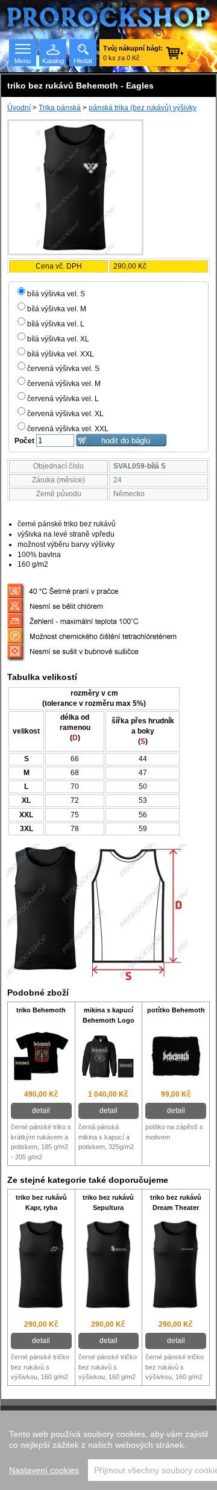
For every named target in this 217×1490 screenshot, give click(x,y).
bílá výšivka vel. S (56, 294)
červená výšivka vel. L (63, 398)
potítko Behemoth (176, 1010)
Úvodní (19, 108)
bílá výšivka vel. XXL (60, 354)
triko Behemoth (41, 1010)
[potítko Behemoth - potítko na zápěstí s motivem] (175, 1057)
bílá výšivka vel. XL (58, 339)
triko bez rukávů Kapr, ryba (41, 1202)
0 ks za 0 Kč (133, 53)
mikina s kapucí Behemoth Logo (108, 1015)
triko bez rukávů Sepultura (108, 1202)
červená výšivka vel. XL (65, 414)
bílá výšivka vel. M (56, 309)
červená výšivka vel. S (63, 368)
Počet (24, 441)
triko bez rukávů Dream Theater (175, 1202)
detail (41, 1110)
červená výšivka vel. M (64, 383)
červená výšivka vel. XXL (67, 429)
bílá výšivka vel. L (55, 324)
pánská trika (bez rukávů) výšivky (143, 108)
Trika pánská (60, 108)
